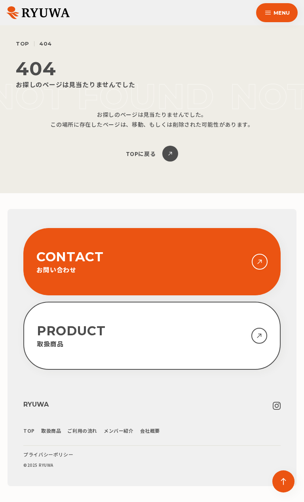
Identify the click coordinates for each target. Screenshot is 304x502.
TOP (22, 43)
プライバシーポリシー (48, 454)
